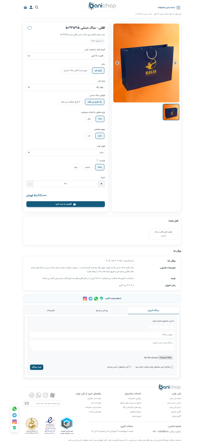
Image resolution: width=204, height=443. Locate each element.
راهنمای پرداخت (95, 411)
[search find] (36, 7)
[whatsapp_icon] (14, 408)
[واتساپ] (96, 299)
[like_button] (29, 28)
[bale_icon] (14, 428)
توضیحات (51, 310)
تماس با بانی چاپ (174, 403)
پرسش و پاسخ (102, 310)
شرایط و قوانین (135, 411)
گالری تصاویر (176, 411)
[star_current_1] (171, 326)
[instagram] (45, 395)
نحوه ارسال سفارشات (93, 407)
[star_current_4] (155, 326)
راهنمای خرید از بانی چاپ (88, 394)
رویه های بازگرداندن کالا (132, 407)
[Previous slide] (175, 63)
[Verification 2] (50, 434)
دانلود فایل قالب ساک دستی (163, 233)
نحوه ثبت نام (96, 403)
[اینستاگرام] (85, 299)
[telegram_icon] (14, 415)
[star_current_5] (150, 326)
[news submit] (27, 403)
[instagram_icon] (14, 421)
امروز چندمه (136, 416)
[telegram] (31, 395)
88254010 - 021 (160, 432)
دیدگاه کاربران (153, 310)
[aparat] (52, 395)
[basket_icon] (25, 7)
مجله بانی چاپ (175, 398)
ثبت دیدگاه (36, 367)
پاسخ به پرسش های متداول (130, 403)
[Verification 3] (32, 434)
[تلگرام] (90, 299)
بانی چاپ (178, 14)
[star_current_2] (166, 326)
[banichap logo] (102, 6)
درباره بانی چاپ (175, 407)
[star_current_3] (161, 326)
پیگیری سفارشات (134, 398)
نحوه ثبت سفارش (94, 398)
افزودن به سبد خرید (63, 204)
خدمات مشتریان (133, 394)
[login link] (31, 7)
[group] (146, 63)
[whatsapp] (38, 395)
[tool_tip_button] (97, 160)
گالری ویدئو (176, 416)
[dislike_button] (130, 367)
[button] (171, 112)
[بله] (102, 299)
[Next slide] (117, 63)
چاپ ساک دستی (166, 14)
